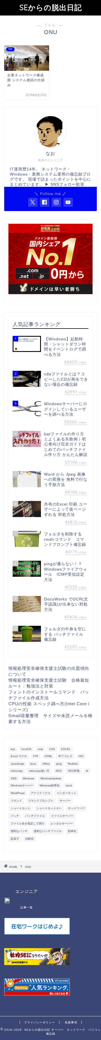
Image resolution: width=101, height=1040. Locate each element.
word (69, 785)
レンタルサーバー (61, 823)
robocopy (17, 770)
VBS (14, 778)
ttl (87, 770)
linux (33, 763)
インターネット (66, 793)
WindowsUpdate (50, 778)
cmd (40, 749)
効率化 (72, 831)
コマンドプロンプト (40, 800)
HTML (48, 756)
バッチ (15, 815)
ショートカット (20, 808)
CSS (52, 749)
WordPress (18, 793)
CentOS (26, 749)
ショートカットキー (49, 808)
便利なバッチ (19, 831)
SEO (59, 770)
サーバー (65, 800)
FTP (35, 756)
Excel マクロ (19, 756)
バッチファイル (35, 815)
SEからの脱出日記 (50, 7)
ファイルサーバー (62, 815)
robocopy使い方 (39, 770)
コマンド (16, 800)
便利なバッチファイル (48, 831)
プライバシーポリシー (39, 1022)
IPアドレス (65, 756)
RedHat (73, 763)
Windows (28, 778)
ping (59, 763)
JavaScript (17, 763)
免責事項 (71, 1022)
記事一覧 (26, 907)
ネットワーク (76, 808)
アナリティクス (40, 793)
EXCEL (66, 749)
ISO (81, 756)
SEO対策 (74, 770)
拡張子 (15, 838)
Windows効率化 (49, 785)
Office (46, 763)
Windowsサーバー (22, 785)
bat (13, 749)
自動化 (29, 838)
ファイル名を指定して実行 (27, 823)
